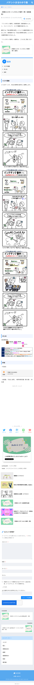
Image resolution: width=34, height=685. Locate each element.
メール (4, 568)
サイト (4, 575)
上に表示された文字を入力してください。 (14, 590)
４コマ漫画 (7, 66)
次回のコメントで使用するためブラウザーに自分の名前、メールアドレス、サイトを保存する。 (17, 582)
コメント (5, 542)
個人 (4, 646)
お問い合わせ (17, 676)
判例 (21, 468)
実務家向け (6, 656)
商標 (4, 652)
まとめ (5, 69)
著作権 (4, 662)
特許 (15, 466)
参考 (5, 72)
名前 (4, 562)
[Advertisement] (17, 404)
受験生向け (6, 649)
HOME (18, 673)
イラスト (15, 468)
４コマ (11, 466)
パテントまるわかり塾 (17, 2)
